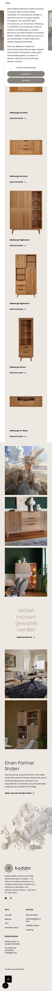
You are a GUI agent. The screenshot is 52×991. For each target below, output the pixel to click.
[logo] (17, 868)
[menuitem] (15, 911)
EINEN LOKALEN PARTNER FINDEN (18, 793)
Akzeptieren (26, 74)
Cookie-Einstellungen (26, 67)
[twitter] (6, 898)
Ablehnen (26, 80)
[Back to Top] (8, 979)
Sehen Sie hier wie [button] (24, 637)
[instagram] (10, 898)
